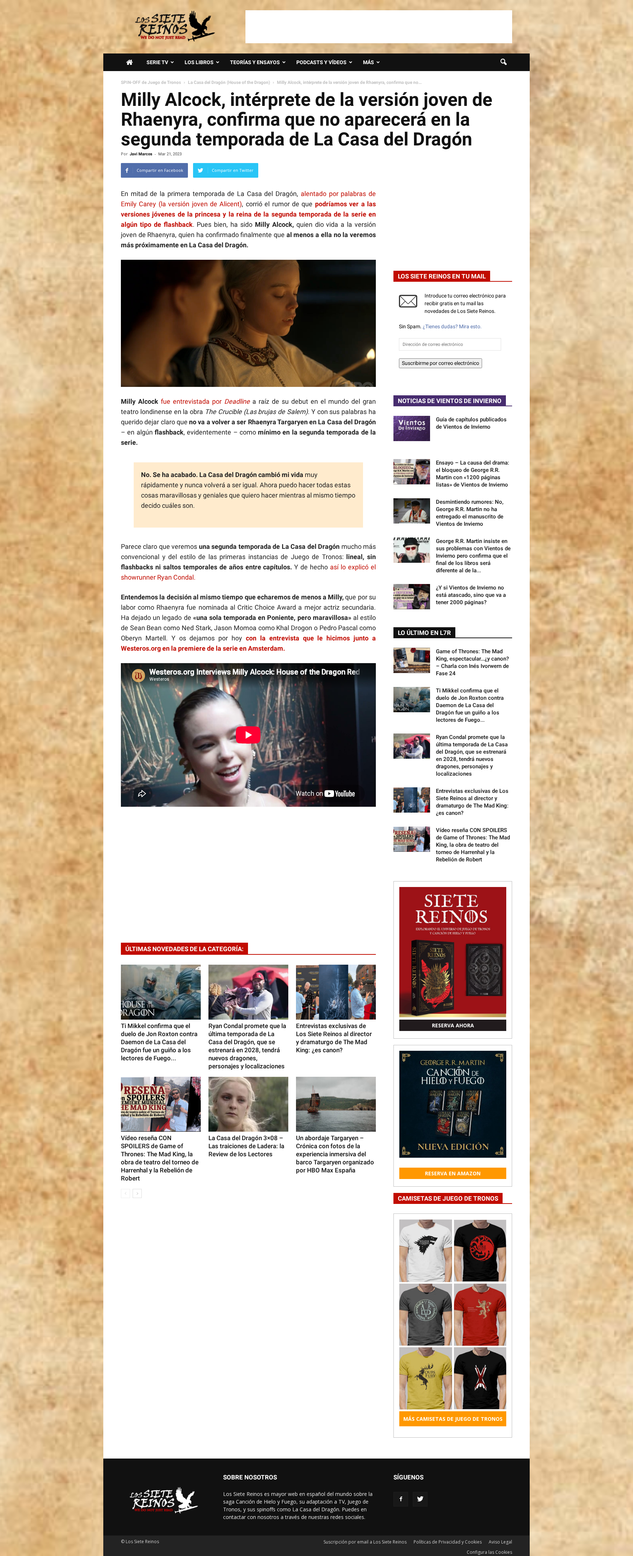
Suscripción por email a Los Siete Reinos (365, 1542)
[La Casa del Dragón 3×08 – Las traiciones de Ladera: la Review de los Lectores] (248, 1104)
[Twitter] (420, 1499)
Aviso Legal (500, 1542)
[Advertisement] (378, 26)
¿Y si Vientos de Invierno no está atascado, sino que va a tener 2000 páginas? (471, 595)
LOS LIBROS (199, 62)
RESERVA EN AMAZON (453, 1173)
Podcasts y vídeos (321, 62)
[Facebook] (400, 1499)
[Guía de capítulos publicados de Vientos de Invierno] (411, 428)
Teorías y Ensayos (255, 62)
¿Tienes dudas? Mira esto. (452, 326)
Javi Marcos (141, 154)
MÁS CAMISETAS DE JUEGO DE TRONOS (453, 1418)
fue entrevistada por (205, 401)
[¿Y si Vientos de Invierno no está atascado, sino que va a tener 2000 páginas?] (411, 596)
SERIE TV (157, 62)
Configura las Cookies (489, 1552)
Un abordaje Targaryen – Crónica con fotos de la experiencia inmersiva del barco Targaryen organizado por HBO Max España (335, 1154)
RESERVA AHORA (453, 1025)
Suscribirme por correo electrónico (440, 363)
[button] (503, 62)
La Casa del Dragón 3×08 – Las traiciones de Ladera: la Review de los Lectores (246, 1146)
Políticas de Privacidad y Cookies (448, 1542)
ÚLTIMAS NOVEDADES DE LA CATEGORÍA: (184, 949)
